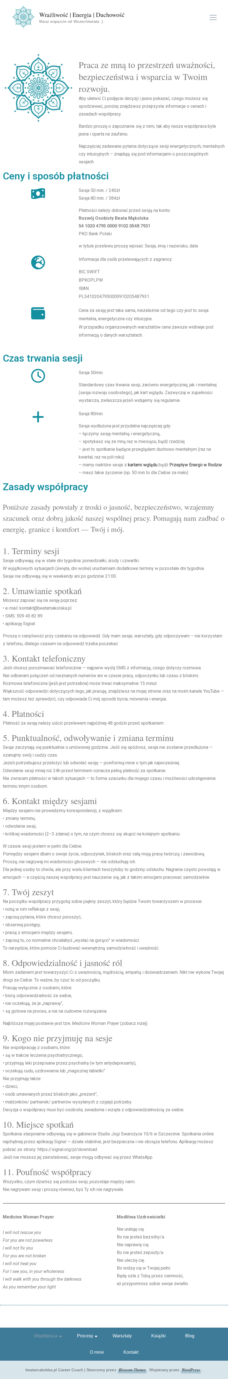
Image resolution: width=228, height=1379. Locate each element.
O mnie (97, 1352)
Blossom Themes (132, 1369)
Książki (158, 1335)
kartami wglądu (142, 464)
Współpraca (46, 1335)
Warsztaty (122, 1335)
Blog (189, 1335)
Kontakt (130, 1352)
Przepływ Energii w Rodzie (195, 464)
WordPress (191, 1369)
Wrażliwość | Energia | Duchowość (82, 15)
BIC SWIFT (89, 271)
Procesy (85, 1335)
